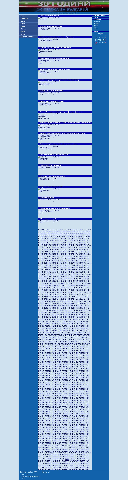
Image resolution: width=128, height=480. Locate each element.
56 (89, 231)
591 (50, 282)
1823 (87, 417)
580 (72, 280)
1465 (43, 375)
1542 (50, 384)
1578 (70, 388)
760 (39, 298)
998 (61, 319)
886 (69, 309)
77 (79, 233)
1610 (77, 391)
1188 (76, 341)
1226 (46, 346)
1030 (67, 323)
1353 (70, 361)
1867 (84, 422)
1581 (80, 388)
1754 (57, 409)
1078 (77, 328)
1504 (74, 379)
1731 (80, 406)
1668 (70, 399)
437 (47, 267)
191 (58, 244)
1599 (40, 391)
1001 (70, 319)
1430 (77, 370)
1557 (50, 386)
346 (61, 258)
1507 (84, 379)
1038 (43, 325)
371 (77, 260)
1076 (70, 328)
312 (74, 255)
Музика (23, 23)
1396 (63, 366)
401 (55, 264)
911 (85, 310)
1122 (68, 334)
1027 (57, 323)
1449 (40, 373)
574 (55, 280)
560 (69, 278)
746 (53, 296)
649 (50, 287)
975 (50, 318)
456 (47, 269)
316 (85, 255)
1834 (74, 418)
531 (42, 276)
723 (42, 294)
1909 (74, 427)
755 (77, 296)
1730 (77, 406)
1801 (63, 415)
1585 (43, 390)
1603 (53, 391)
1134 (56, 336)
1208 (90, 343)
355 (85, 258)
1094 (80, 330)
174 (63, 242)
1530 (60, 382)
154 (61, 240)
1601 (46, 391)
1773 (70, 411)
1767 (50, 411)
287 (58, 253)
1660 (43, 399)
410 (80, 264)
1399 (74, 366)
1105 (66, 332)
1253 (87, 348)
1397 (67, 366)
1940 (77, 431)
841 (50, 305)
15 (61, 229)
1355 (77, 361)
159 (74, 240)
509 (88, 273)
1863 (70, 422)
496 (53, 273)
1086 (53, 330)
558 (63, 278)
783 (50, 300)
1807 (84, 415)
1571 (46, 388)
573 (53, 280)
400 (53, 264)
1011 (53, 321)
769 (63, 298)
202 (88, 244)
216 (74, 246)
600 (74, 282)
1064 (80, 327)
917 (47, 312)
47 (71, 231)
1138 (69, 336)
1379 (57, 364)
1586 (46, 390)
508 (85, 273)
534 (50, 276)
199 (80, 244)
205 (45, 246)
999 (63, 319)
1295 (77, 354)
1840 (43, 420)
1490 (77, 377)
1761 (80, 409)
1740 (60, 408)
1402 (84, 366)
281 (42, 253)
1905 (60, 427)
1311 (80, 355)
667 (47, 289)
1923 (70, 429)
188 (50, 244)
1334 (57, 359)
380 (50, 262)
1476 (80, 375)
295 (80, 253)
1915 (43, 429)
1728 (70, 406)
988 (85, 318)
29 (89, 229)
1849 (74, 420)
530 (39, 276)
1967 (67, 435)
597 (66, 282)
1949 (57, 433)
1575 (60, 388)
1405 (43, 368)
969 (85, 316)
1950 (60, 433)
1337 (67, 359)
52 (81, 231)
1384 (74, 364)
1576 (63, 388)
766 (55, 298)
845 (61, 305)
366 (63, 260)
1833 (70, 418)
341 (47, 258)
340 (45, 258)
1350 (60, 361)
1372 (84, 363)
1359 (40, 363)
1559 (57, 386)
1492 (84, 377)
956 (50, 316)
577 (63, 280)
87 (47, 235)
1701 (80, 402)
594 (58, 282)
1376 (46, 364)
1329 (40, 359)
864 (61, 307)
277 (82, 251)
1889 (57, 426)
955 (47, 316)
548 (88, 276)
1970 (77, 435)
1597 (84, 390)
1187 (72, 341)
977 (55, 318)
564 (80, 278)
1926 (80, 429)
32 (41, 231)
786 (58, 300)
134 (58, 238)
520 (66, 274)
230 (58, 247)
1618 (53, 393)
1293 (70, 354)
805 (58, 301)
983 (72, 318)
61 (47, 233)
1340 (77, 359)
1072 (57, 328)
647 (45, 287)
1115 (46, 334)
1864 (74, 422)
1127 (85, 334)
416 (42, 265)
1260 (60, 350)
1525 (43, 382)
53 (83, 231)
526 (82, 274)
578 (66, 280)
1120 (62, 334)
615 (63, 283)
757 (82, 296)
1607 (67, 391)
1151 (59, 337)
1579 (74, 388)
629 (47, 285)
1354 (74, 361)
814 (82, 301)
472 (39, 271)
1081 (87, 328)
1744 (74, 408)
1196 (49, 343)
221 (88, 246)
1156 (76, 337)
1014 (63, 321)
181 (82, 242)
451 (85, 267)
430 (80, 265)
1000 (67, 319)
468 (80, 269)
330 (69, 256)
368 (69, 260)
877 (45, 309)
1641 (80, 395)
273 (72, 251)
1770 (60, 411)
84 (41, 235)
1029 (63, 323)
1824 (40, 418)
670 (55, 289)
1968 (70, 435)
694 (69, 291)
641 (80, 285)
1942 (84, 431)
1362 (50, 363)
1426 (63, 370)
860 (50, 307)
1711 (63, 404)
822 (50, 303)
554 (53, 278)
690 (58, 291)
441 (58, 267)
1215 (60, 345)
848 (69, 305)
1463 (87, 373)
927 (74, 312)
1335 (60, 359)
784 (53, 300)
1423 (53, 370)
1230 (60, 346)
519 (63, 274)
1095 (84, 330)
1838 (87, 418)
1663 (53, 399)
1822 (84, 417)
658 (74, 287)
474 (45, 271)
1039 (46, 325)
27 (85, 229)
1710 (60, 404)
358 (42, 260)
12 (55, 229)
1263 (70, 350)
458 (53, 269)
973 (45, 318)
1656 (80, 397)
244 (45, 249)
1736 (46, 408)
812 (77, 301)
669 (53, 289)
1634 (57, 395)
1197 (53, 343)
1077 (74, 328)
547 (85, 276)
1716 (80, 404)
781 (45, 300)
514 (50, 274)
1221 (80, 345)
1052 (40, 327)
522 (71, 274)
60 (45, 233)
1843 (53, 420)
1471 (63, 375)
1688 (87, 400)
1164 (49, 339)
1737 (50, 408)
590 (47, 282)
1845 (60, 420)
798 (39, 301)
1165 (53, 339)
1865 (77, 422)
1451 (46, 373)
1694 (57, 402)
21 (73, 229)
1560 (60, 386)
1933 (53, 431)
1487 (67, 377)
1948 (53, 433)
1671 (80, 399)
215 (71, 246)
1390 (43, 366)
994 (50, 319)
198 (77, 244)
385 (63, 262)
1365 (60, 363)
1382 (67, 364)
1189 (79, 341)
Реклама (23, 29)
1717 (84, 404)
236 (74, 247)
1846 (63, 420)
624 (88, 283)
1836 (80, 418)
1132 (49, 336)
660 (80, 287)
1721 (46, 406)
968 (82, 316)
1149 (53, 337)
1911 (80, 427)
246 (50, 249)
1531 (63, 382)
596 (63, 282)
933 (39, 314)
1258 (53, 350)
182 (85, 242)
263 (45, 251)
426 (69, 265)
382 (55, 262)
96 (65, 235)
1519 (74, 381)
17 (65, 229)
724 (45, 294)
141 (77, 238)
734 (72, 294)
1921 (63, 429)
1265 (77, 350)
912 (88, 310)
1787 (67, 413)
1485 (60, 377)
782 (47, 300)
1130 (43, 336)
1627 (84, 393)
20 (71, 229)
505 (77, 273)
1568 (87, 386)
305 (55, 255)
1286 (46, 354)
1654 (74, 397)
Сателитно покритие (27, 36)
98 (69, 235)
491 (39, 273)
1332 (50, 359)
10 (51, 229)
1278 (70, 352)
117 (65, 237)
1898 (87, 426)
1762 (84, 409)
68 (61, 233)
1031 (70, 323)
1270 (43, 352)
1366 (63, 363)
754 (74, 296)
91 (55, 235)
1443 (70, 372)
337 (88, 256)
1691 (46, 402)
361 (50, 260)
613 (58, 283)
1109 (79, 332)
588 (42, 282)
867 (69, 307)
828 (66, 303)
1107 (73, 332)
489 (85, 271)
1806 (80, 415)
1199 (59, 343)
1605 (60, 391)
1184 (63, 341)
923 (63, 312)
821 (47, 303)
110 (47, 237)
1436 (46, 372)
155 (63, 240)
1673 (87, 399)
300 (42, 255)
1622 (67, 393)
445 (69, 267)
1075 (67, 328)
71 (67, 233)
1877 (67, 424)
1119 (59, 334)
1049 (80, 325)
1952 (67, 433)
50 (77, 231)
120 (73, 237)
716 (77, 292)
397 (45, 264)
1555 (43, 386)
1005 (84, 319)
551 (45, 278)
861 (53, 307)
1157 (79, 337)
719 (85, 292)
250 (61, 249)
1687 (84, 400)
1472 (67, 375)
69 (63, 233)
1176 (89, 339)
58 (41, 233)
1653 (70, 397)
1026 (53, 323)
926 (72, 312)
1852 (84, 420)
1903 (53, 427)
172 (58, 242)
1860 (60, 422)
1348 (53, 361)
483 (69, 271)
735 (74, 294)
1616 (46, 393)
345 (58, 258)
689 (55, 291)
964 (72, 316)
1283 (87, 352)
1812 (50, 417)
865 (63, 307)
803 (53, 301)
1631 (46, 395)
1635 (60, 395)
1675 (43, 400)
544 (77, 276)
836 (88, 303)
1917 (50, 429)
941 (61, 314)
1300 (43, 355)
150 (50, 240)
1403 (87, 366)
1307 (67, 355)
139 (72, 238)
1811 (46, 417)
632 (55, 285)
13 (57, 229)
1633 (53, 395)
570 (45, 280)
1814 (56, 417)
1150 (56, 337)
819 (42, 303)
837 (39, 305)
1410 (60, 368)
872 (82, 307)
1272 (50, 352)
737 (80, 294)
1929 (40, 431)
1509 (40, 381)
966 (77, 316)
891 (82, 309)
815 (85, 301)
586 (88, 280)
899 (53, 310)
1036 (87, 323)
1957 (84, 433)
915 (42, 312)
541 (69, 276)
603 (82, 282)
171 (55, 242)
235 (72, 247)
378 (45, 262)
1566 (80, 386)
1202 (70, 343)
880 (53, 309)
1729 (74, 406)
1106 (70, 332)
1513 (53, 381)
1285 (43, 354)
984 (74, 318)
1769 (57, 411)
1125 (78, 334)
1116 (49, 334)
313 (77, 255)
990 (39, 319)
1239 (40, 348)
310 (69, 255)
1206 (83, 343)
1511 (46, 381)
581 (74, 280)
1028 (60, 323)
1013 (60, 321)
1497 (50, 379)
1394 (57, 366)
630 (50, 285)
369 (72, 260)
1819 (74, 417)
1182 (56, 341)
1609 (74, 391)
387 (69, 262)
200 (82, 244)
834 (82, 303)
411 (82, 264)
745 (50, 296)
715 (74, 292)
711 (63, 292)
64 (53, 233)
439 (53, 267)
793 (77, 300)
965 (74, 316)
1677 (50, 400)
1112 (89, 332)
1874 (57, 424)
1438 (53, 372)
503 (72, 273)
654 (63, 287)
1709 (57, 404)
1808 (87, 415)
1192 (89, 341)
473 (42, 271)
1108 (76, 332)
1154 (69, 337)
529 (90, 274)
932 (88, 312)
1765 (43, 411)
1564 (74, 386)
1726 (63, 406)
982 (69, 318)
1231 (63, 346)
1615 (43, 393)
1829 (57, 418)
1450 (43, 373)
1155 (72, 337)
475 (47, 271)
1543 (53, 384)
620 (77, 283)
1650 (60, 397)
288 (61, 253)
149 (47, 240)
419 (50, 265)
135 (61, 238)
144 (85, 238)
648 (47, 287)
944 (69, 314)
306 (58, 255)
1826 (46, 418)
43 (63, 231)
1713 (70, 404)
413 (88, 264)
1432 (84, 370)
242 (39, 249)
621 (80, 283)
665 (42, 289)
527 (85, 274)
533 (47, 276)
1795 (43, 415)
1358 (87, 361)
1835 (77, 418)
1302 (50, 355)
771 (69, 298)
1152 (63, 337)
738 (82, 294)
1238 (87, 346)
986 (80, 318)
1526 (46, 382)
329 (66, 256)
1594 (74, 390)
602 (80, 282)
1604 (57, 391)
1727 (67, 406)
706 (50, 292)
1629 (40, 395)
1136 (63, 336)
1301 (46, 355)
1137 (66, 336)
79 (83, 233)
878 (47, 309)
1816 (63, 417)
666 (45, 289)
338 (39, 258)
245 (47, 249)
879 (50, 309)
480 (61, 271)
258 (82, 249)
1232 (67, 346)
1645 (43, 397)
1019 (80, 321)
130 (47, 238)
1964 (57, 435)
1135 (59, 336)
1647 (50, 397)
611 (53, 283)
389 (74, 262)
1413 (70, 368)
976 (53, 318)
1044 (63, 325)
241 (88, 247)
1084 (46, 330)
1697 (67, 402)
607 (42, 283)
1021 (87, 321)
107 (39, 237)
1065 (84, 327)
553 (50, 278)
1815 (60, 417)
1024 (46, 323)
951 (88, 314)
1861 (63, 422)
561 (72, 278)
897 (47, 310)
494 (47, 273)
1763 (87, 409)
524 (77, 274)
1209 (40, 345)
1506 (80, 379)
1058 (60, 327)
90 (53, 235)
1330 (43, 359)
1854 (40, 422)
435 (42, 267)
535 (53, 276)
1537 (84, 382)
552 (47, 278)
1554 (40, 386)
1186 (69, 341)
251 (63, 249)
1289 (57, 354)
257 (80, 249)
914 (39, 312)
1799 (57, 415)
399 (50, 264)
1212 (50, 345)
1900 (43, 427)
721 (90, 292)
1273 (53, 352)
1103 (60, 332)
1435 (43, 372)
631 (53, 285)
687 (50, 291)
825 (58, 303)
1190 (82, 341)
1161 (40, 339)
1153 (66, 337)
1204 (76, 343)
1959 (40, 435)
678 (77, 289)
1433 (87, 370)
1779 (40, 413)
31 (39, 231)
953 (42, 316)
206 (47, 246)
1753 (53, 409)
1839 (40, 420)
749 (61, 296)
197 (74, 244)
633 (58, 285)
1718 (87, 404)
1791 (80, 413)
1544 (57, 384)
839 (45, 305)
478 (55, 271)
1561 (63, 386)
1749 (40, 409)
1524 (40, 382)
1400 (77, 366)
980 (63, 318)
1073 (60, 328)
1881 (80, 424)
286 (55, 253)
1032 (74, 323)
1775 (77, 411)
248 (55, 249)
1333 (53, 359)
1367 (67, 363)
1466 (46, 375)
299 (39, 255)
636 (66, 285)
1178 (43, 341)
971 (39, 318)
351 (74, 258)
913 (90, 310)
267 (55, 251)
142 (80, 238)
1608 (70, 391)
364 (58, 260)
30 (91, 229)
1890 (60, 426)
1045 (67, 325)
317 (88, 255)
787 (61, 300)
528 (88, 274)
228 (53, 247)
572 (50, 280)
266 (53, 251)
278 (85, 251)
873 (85, 307)
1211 (46, 345)
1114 (43, 334)
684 (42, 291)
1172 (76, 339)
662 (85, 287)
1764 (40, 411)
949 (82, 314)
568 (39, 280)
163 (85, 240)
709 (58, 292)
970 (88, 316)
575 (58, 280)
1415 (77, 368)
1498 (53, 379)
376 (39, 262)
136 (63, 238)
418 (47, 265)
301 (45, 255)
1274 (57, 352)
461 (61, 269)
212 (63, 246)
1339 (74, 359)
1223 (87, 345)
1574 (57, 388)
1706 (46, 404)
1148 (49, 337)
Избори (23, 31)
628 (45, 285)
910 (82, 310)
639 (74, 285)
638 (72, 285)
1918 (53, 429)
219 (82, 246)
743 (45, 296)
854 (85, 305)
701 (88, 291)
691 (61, 291)
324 (53, 256)
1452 (50, 373)
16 (63, 229)
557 (61, 278)
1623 (70, 393)
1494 (40, 379)
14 (59, 229)
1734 (40, 408)
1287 (50, 354)
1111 (86, 332)
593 (55, 282)
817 (90, 301)
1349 (57, 361)
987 (82, 318)
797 (88, 300)
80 (85, 233)
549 (39, 278)
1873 (53, 424)
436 (45, 267)
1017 (74, 321)
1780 (43, 413)
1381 (63, 364)
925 (69, 312)
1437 (50, 372)
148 (45, 240)
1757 (67, 409)
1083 (43, 330)
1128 (88, 334)
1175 (86, 339)
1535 (77, 382)
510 (39, 274)
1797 (50, 415)
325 (55, 256)
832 (77, 303)
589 (45, 282)
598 (69, 282)
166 (42, 242)
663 (88, 287)
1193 (40, 343)
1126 (82, 334)
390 (77, 262)
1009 (46, 321)
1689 (40, 402)
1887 (50, 426)
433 (88, 265)
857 (42, 307)
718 (82, 292)
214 (69, 246)
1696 (63, 402)
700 (85, 291)
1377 (50, 364)
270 (63, 251)
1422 (50, 370)
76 (77, 233)
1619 (57, 393)
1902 (50, 427)
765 (53, 298)
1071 (53, 328)
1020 (84, 321)
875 (39, 309)
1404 (40, 368)
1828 (53, 418)
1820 (77, 417)
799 (42, 301)
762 (45, 298)
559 (66, 278)
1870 (43, 424)
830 (72, 303)
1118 (55, 334)
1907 (67, 427)
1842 (50, 420)
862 (55, 307)
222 (90, 246)
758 (85, 296)
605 (88, 282)
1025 (50, 323)
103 (81, 235)
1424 (57, 370)
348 (66, 258)
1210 (43, 345)
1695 (60, 402)
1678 (53, 400)
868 (72, 307)
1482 (50, 377)
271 (66, 251)
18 (67, 229)
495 (50, 273)
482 (66, 271)
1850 (77, 420)
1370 (77, 363)
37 (51, 231)
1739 (57, 408)
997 (58, 319)
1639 (74, 395)
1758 (70, 409)
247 (53, 249)
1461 (80, 373)
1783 (53, 413)
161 (80, 240)
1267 (84, 350)
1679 (57, 400)
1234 (74, 346)
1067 (40, 328)
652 (58, 287)
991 (42, 319)
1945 (43, 433)
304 (53, 255)
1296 (80, 354)
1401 (80, 366)
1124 (75, 334)
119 (71, 237)
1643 (87, 395)
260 (88, 249)
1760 (77, 409)
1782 (50, 413)
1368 (70, 363)
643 (85, 285)
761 (42, 298)
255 (74, 249)
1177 (40, 341)
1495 (43, 379)
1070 (50, 328)
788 (63, 300)
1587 (50, 390)
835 (85, 303)
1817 (67, 417)
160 (77, 240)
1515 (60, 381)
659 (77, 287)
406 (69, 264)
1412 (67, 368)
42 (61, 231)
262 (42, 251)
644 (88, 285)
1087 (57, 330)
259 (85, 249)
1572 (50, 388)
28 (87, 229)
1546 (63, 384)
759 (88, 296)
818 (39, 303)
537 (58, 276)
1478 (87, 375)
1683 (70, 400)
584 (82, 280)
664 (39, 289)
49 (75, 231)
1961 (46, 435)
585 (85, 280)
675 (69, 289)
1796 (46, 415)
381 (53, 262)
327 (61, 256)
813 (80, 301)
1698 (70, 402)
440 (55, 267)
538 (61, 276)
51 (79, 231)
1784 (57, 413)
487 (80, 271)
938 (53, 314)
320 (42, 256)
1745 (77, 408)
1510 (43, 381)
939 (55, 314)
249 (58, 249)
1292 (67, 354)
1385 (77, 364)
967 (80, 316)
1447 (84, 372)
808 (66, 301)
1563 (70, 386)
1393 (53, 366)
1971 (80, 435)
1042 (57, 325)
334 (80, 256)
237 (77, 247)
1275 (60, 352)
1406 (46, 368)
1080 (84, 328)
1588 (53, 390)
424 (63, 265)
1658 (87, 397)
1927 (84, 429)
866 (66, 307)
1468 (53, 375)
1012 (56, 321)
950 (85, 314)
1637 (67, 395)
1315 (43, 357)
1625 (77, 393)
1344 (40, 361)
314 (80, 255)
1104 (63, 332)
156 (66, 240)
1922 (67, 429)
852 (80, 305)
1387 (84, 364)
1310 (77, 355)
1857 (50, 422)
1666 (63, 399)
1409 (57, 368)
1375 (43, 364)
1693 (53, 402)
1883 (87, 424)
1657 (84, 397)
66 (57, 233)
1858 (53, 422)
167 (45, 242)
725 (47, 294)
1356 (80, 361)
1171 (72, 339)
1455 (60, 373)
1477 (84, 375)
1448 (87, 372)
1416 (80, 368)
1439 (57, 372)
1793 (87, 413)
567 (88, 278)
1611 (80, 391)
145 (88, 238)
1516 (63, 381)
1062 (74, 327)
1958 (87, 433)
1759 (74, 409)
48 (73, 231)
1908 (70, 427)
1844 (57, 420)
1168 (63, 339)
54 (85, 231)
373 (82, 260)
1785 (60, 413)
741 (39, 296)
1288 (53, 354)
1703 (87, 402)
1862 (67, 422)
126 (89, 237)
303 (50, 255)
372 (80, 260)
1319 (57, 357)
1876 (63, 424)
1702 (84, 402)
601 (77, 282)
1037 (40, 325)
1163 (46, 339)
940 (58, 314)
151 (53, 240)
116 (63, 237)
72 (69, 233)
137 (66, 238)
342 (50, 258)
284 (50, 253)
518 (61, 274)
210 (58, 246)
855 (88, 305)
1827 (50, 418)
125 (87, 237)
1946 (46, 433)
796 (85, 300)
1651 (63, 397)
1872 (50, 424)
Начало (23, 16)
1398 (70, 366)
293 (74, 253)
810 (72, 301)
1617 (50, 393)
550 (42, 278)
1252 (84, 348)
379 (47, 262)
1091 (70, 330)
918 (50, 312)
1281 (80, 352)
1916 (46, 429)
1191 (86, 341)
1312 (84, 355)
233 (66, 247)
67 (59, 233)
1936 (63, 431)
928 (77, 312)
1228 (53, 346)
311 (72, 255)
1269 (40, 352)
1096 (87, 330)
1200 (63, 343)
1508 (87, 379)
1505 (77, 379)
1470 (60, 375)
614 (61, 283)
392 (82, 262)
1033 (77, 323)
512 (45, 274)
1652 (67, 397)
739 (85, 294)
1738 (53, 408)
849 (72, 305)
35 (47, 231)
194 (66, 244)
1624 (74, 393)
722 (39, 294)
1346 (46, 361)
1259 (57, 350)
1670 (77, 399)
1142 (82, 336)
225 (45, 247)
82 (89, 233)
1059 (63, 327)
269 (61, 251)
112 (52, 237)
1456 (63, 373)
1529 (57, 382)
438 (50, 267)
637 (69, 285)
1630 (43, 395)
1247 (67, 348)
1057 (57, 327)
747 (55, 296)
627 (42, 285)
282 (45, 253)
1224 (40, 346)
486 (77, 271)
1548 (70, 384)
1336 (63, 359)
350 (72, 258)
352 (77, 258)
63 (51, 233)
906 (72, 310)
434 (39, 267)
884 (63, 309)
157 (69, 240)
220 (85, 246)
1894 (74, 426)
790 (69, 300)
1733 (87, 406)
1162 (43, 339)
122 (79, 237)
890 (80, 309)
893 (88, 309)
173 (61, 242)
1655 (77, 397)
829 (69, 303)
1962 (50, 435)
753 (72, 296)
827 (63, 303)
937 (50, 314)
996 (55, 319)
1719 (40, 406)
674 (66, 289)
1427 (67, 370)
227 (50, 247)
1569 (40, 388)
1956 (80, 433)
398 (47, 264)
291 (69, 253)
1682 (67, 400)
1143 (86, 336)
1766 (46, 411)
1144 (89, 336)
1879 (74, 424)
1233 (70, 346)
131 (50, 238)
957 (53, 316)
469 (82, 269)
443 (63, 267)
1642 (84, 395)
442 (61, 267)
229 (55, 247)
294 (77, 253)
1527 (50, 382)
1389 (40, 366)
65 (55, 233)
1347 (50, 361)
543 (74, 276)
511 (42, 274)
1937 (67, 431)
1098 (43, 332)
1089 (63, 330)
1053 (43, 327)
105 (87, 235)
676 (72, 289)
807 (63, 301)
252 (66, 249)
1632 (50, 395)
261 (39, 251)
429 (77, 265)
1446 (80, 372)
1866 (80, 422)
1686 (80, 400)
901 (58, 310)
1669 (74, 399)
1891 (63, 426)
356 (88, 258)
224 (42, 247)
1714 (74, 404)
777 (85, 298)
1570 (43, 388)
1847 (67, 420)
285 (53, 253)
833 (80, 303)
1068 (43, 328)
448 (77, 267)
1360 (43, 363)
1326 (80, 357)
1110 (83, 332)
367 (66, 260)
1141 (79, 336)
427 (72, 265)
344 (55, 258)
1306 (63, 355)
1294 (74, 354)
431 (82, 265)
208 (53, 246)
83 (39, 235)
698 (80, 291)
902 (61, 310)
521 (69, 274)
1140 (76, 336)
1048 (77, 325)
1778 (87, 411)
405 (66, 264)
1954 (74, 433)
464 (69, 269)
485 (74, 271)
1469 (57, 375)
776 (82, 298)
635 (63, 285)
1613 (87, 391)
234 (69, 247)
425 (66, 265)
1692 (50, 402)
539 (63, 276)
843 (55, 305)
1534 (74, 382)
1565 (77, 386)
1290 (60, 354)
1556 (46, 386)
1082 (40, 330)
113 (55, 237)
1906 (63, 427)
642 (82, 285)
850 (74, 305)
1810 (43, 417)
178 (74, 242)
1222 (84, 345)
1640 (77, 395)
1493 (87, 377)
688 (53, 291)
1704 (40, 404)
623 (85, 283)
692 (63, 291)
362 (53, 260)
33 (43, 231)
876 (42, 309)
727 (53, 294)
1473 (70, 375)
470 (85, 269)
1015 (67, 321)
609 (47, 283)
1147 (46, 337)
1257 (50, 350)
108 (42, 237)
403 (61, 264)
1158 (82, 337)
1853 (87, 420)
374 (85, 260)
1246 (63, 348)
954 (45, 316)
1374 (40, 364)
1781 (46, 413)
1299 (40, 355)
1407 (50, 368)
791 (72, 300)
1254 (40, 350)
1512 (50, 381)
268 (58, 251)
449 (80, 267)
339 (42, 258)
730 (61, 294)
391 (80, 262)
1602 (50, 391)
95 (63, 235)
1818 (70, 417)
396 (42, 264)
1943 (87, 431)
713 (69, 292)
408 (74, 264)
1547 (67, 384)
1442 (67, 372)
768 (61, 298)
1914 (40, 429)
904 (66, 310)
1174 (82, 339)
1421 (46, 370)
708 (55, 292)
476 (50, 271)
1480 (43, 377)
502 (69, 273)
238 (80, 247)
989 (88, 318)
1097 (40, 332)
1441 (63, 372)
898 (50, 310)
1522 (84, 381)
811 (74, 301)
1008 (43, 321)
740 (88, 294)
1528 (53, 382)
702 (39, 292)
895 (42, 310)
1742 (67, 408)
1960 (43, 435)
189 (53, 244)
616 (66, 283)
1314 (40, 357)
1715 (77, 404)
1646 (46, 397)
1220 (77, 345)
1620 (60, 393)
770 (66, 298)
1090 (67, 330)
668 (50, 289)
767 (58, 298)
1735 (43, 408)
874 (88, 307)
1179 (46, 341)
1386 (80, 364)
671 (58, 289)
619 (74, 283)
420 (53, 265)
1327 (84, 357)
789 (66, 300)
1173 (79, 339)
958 (55, 316)
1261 (63, 350)
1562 (67, 386)
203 (39, 246)
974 (47, 318)
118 (68, 237)
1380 (60, 364)
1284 (40, 354)
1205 (80, 343)
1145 (40, 337)
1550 (77, 384)
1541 (46, 384)
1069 (46, 328)
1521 (80, 381)
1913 (87, 427)
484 (72, 271)
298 (88, 253)
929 (80, 312)
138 (69, 238)
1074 (63, 328)
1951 (63, 433)
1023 (43, 323)
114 (58, 237)
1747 (84, 408)
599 (72, 282)
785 (55, 300)
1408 (53, 368)
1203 (73, 343)
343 (53, 258)
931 (85, 312)
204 (42, 246)
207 (50, 246)
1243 (53, 348)
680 (82, 289)
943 (66, 314)
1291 (63, 354)
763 (47, 298)
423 (61, 265)
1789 (74, 413)
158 (72, 240)
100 (73, 235)
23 (77, 229)
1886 (46, 426)
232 (63, 247)
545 (80, 276)
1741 (63, 408)
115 (60, 237)
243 (42, 249)
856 (39, 307)
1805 (77, 415)
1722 (50, 406)
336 (85, 256)
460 (58, 269)
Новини (23, 26)
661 (82, 287)
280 (39, 253)
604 (85, 282)
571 (47, 280)
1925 (77, 429)
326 (58, 256)
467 (77, 269)
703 (42, 292)
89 (51, 235)
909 (80, 310)
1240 (43, 348)
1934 (57, 431)
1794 (40, 415)
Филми (23, 21)
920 (55, 312)
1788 (70, 413)
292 (72, 253)
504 (74, 273)
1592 (67, 390)
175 (66, 242)
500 (63, 273)
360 (47, 260)
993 (47, 319)
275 (77, 251)
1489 (74, 377)
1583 (87, 388)
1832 (67, 418)
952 (39, 316)
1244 (57, 348)
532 (45, 276)
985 (77, 318)
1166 (56, 339)
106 (89, 235)
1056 (53, 327)
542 (72, 276)
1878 (70, 424)
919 (53, 312)
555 (55, 278)
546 (82, 276)
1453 (53, 373)
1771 (63, 411)
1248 (70, 348)
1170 (69, 339)
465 (72, 269)
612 (55, 283)
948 (80, 314)
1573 (53, 388)
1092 (74, 330)
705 (47, 292)
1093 (77, 330)
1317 (50, 357)
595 (61, 282)
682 (88, 289)
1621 (63, 393)
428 (74, 265)
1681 (63, 400)
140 (74, 238)
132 (53, 238)
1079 (80, 328)
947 (77, 314)
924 (66, 312)
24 (79, 229)
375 (88, 260)
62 (49, 233)
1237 (84, 346)
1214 (56, 345)
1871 (46, 424)
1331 (46, 359)
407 (72, 264)
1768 (53, 411)
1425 (60, 370)
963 (69, 316)
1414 (74, 368)
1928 (87, 429)
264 (47, 251)
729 (58, 294)
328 (63, 256)
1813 (53, 417)
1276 (63, 352)
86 (45, 235)
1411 (63, 368)
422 (58, 265)
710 (61, 292)
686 (47, 291)
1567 (84, 386)
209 (55, 246)
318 (90, 255)
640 (77, 285)
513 (47, 274)
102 (79, 235)
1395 (60, 366)
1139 (72, 336)
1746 (80, 408)
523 (74, 274)
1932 (50, 431)
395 (39, 264)
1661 (46, 399)
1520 (77, 381)
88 (49, 235)
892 (85, 309)
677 (74, 289)
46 (69, 231)
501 (66, 273)
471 (88, 269)
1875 (60, 424)
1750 (43, 409)
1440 (60, 372)
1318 (53, 357)
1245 (60, 348)
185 (42, 244)
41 (59, 231)
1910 (77, 427)
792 (74, 300)
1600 (43, 391)
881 (55, 309)
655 (66, 287)
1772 (67, 411)
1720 (43, 406)
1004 (80, 319)
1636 (63, 395)
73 (71, 233)
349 (69, 258)
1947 (50, 433)
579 (69, 280)
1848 (70, 420)
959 (58, 316)
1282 (84, 352)
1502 (67, 379)
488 (82, 271)
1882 (84, 424)
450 (82, 267)
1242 (50, 348)
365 (61, 260)
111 (50, 237)
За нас (23, 34)
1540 (43, 384)
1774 (74, 411)
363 (55, 260)
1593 (70, 390)
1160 (89, 337)
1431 (80, 370)
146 (39, 240)
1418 (87, 368)
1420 (43, 370)
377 (42, 262)
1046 (70, 325)
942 (63, 314)
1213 (53, 345)
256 (77, 249)
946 (74, 314)
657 (72, 287)
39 (55, 231)
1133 (53, 336)
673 (63, 289)
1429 (74, 370)
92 (57, 235)
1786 (63, 413)
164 (88, 240)
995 (53, 319)
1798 (53, 415)
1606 (63, 391)
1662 (50, 399)
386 (66, 262)
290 (66, 253)
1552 (84, 384)
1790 (77, 413)
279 (88, 251)
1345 (43, 361)
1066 (87, 327)
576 (61, 280)
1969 (74, 435)
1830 (60, 418)
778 (88, 298)
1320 (60, 357)
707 (53, 292)
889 (77, 309)
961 (63, 316)
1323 (70, 357)
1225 (43, 346)
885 (66, 309)
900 (55, 310)
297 (85, 253)
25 (81, 229)
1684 (74, 400)
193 (63, 244)
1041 (53, 325)
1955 (77, 433)
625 (90, 283)
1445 (77, 372)
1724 (57, 406)
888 (74, 309)
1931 (46, 431)
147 (42, 240)
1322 (67, 357)
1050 (84, 325)
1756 (63, 409)
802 (50, 301)
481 (63, 271)
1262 (67, 350)
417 (45, 265)
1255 (43, 350)
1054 (46, 327)
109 (45, 237)
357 (39, 260)
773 (74, 298)
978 (58, 318)
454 (42, 269)
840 (47, 305)
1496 (46, 379)
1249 (74, 348)
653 (61, 287)
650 (53, 287)
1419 (40, 370)
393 (85, 262)
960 (61, 316)
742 (42, 296)
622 (82, 283)
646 (42, 287)
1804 (74, 415)
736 (77, 294)
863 (58, 307)
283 (47, 253)
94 (61, 235)
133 (55, 238)
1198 (56, 343)
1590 (60, 390)
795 (82, 300)
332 (74, 256)
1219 (74, 345)
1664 (57, 399)
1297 (84, 354)
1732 (84, 406)
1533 (70, 382)
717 (80, 292)
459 (55, 269)
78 (81, 233)
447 (74, 267)
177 (72, 242)
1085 (50, 330)
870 (77, 307)
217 (77, 246)
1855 (43, 422)
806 (61, 301)
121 (76, 237)
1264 (74, 350)
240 (85, 247)
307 (61, 255)
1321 (63, 357)
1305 (60, 355)
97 (67, 235)
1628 (87, 393)
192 (61, 244)
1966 (63, 435)
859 (47, 307)
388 (72, 262)
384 (61, 262)
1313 (87, 355)
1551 (80, 384)
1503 (70, 379)
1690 (43, 402)
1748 (87, 408)
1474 (74, 375)
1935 (60, 431)
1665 (60, 399)
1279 (74, 352)
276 (80, 251)
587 (39, 282)
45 (67, 231)
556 (58, 278)
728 (55, 294)
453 (39, 269)
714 (71, 292)
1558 (53, 386)
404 (63, 264)
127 (39, 238)
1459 (74, 373)
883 (61, 309)
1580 (77, 388)
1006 (87, 319)
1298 (87, 354)
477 (53, 271)
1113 (39, 334)
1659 (40, 399)
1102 (56, 332)
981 (66, 318)
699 (82, 291)
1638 (70, 395)
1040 (50, 325)
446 (72, 267)
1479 (40, 377)
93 (59, 235)
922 (61, 312)
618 (71, 283)
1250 (77, 348)
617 (69, 283)
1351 (63, 361)
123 (81, 237)
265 (50, 251)
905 (69, 310)
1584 (40, 390)
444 (66, 267)
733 (69, 294)
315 (82, 255)
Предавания (24, 18)
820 (45, 303)
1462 (84, 373)
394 (88, 262)
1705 (43, 404)
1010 (50, 321)
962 (66, 316)
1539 (40, 384)
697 (77, 291)
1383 (70, 364)
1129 (40, 336)
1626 (80, 393)
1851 (80, 420)
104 (84, 235)
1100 (50, 332)
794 (80, 300)
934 (42, 314)
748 (58, 296)
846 (63, 305)
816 (88, 301)
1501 (63, 379)
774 (77, 298)
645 (39, 287)
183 (88, 242)
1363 (53, 363)
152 (55, 240)
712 (66, 292)
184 (39, 244)
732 (66, 294)
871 (80, 307)
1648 (53, 397)
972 (42, 318)
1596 (80, 390)
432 (85, 265)
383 (58, 262)
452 (88, 267)
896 (45, 310)
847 (66, 305)
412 (85, 264)
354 (82, 258)
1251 (80, 348)
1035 (84, 323)
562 (74, 278)
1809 (40, 417)
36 (49, 231)
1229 (57, 346)
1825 (43, 418)
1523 (87, 381)
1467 (50, 375)
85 (43, 235)
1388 (87, 364)
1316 (46, 357)
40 (57, 231)
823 (53, 303)
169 (50, 242)
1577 (67, 388)
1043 (60, 325)
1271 (46, 352)
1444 (74, 372)
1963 (53, 435)
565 (82, 278)
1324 (74, 357)
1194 (43, 343)
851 (77, 305)
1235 (77, 346)
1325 (77, 357)
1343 (87, 359)
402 (58, 264)
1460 (77, 373)
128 (42, 238)
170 (53, 242)
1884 (40, 426)
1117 (52, 334)
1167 (59, 339)
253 (69, 249)
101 (76, 235)
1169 (66, 339)
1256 (46, 350)
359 (45, 260)
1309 (74, 355)
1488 (70, 377)
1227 (50, 346)
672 (61, 289)
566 (85, 278)
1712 (67, 404)
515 (53, 274)
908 (77, 310)
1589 (57, 390)
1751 (46, 409)
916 (45, 312)
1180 (49, 341)
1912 (84, 427)
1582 (84, 388)
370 (74, 260)
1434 (40, 372)
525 (80, 274)
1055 (50, 327)
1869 (40, 424)
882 (58, 309)
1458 (70, 373)
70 (65, 233)
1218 (70, 345)
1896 (80, 426)
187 (47, 244)
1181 (53, 341)
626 (39, 285)
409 (77, 264)
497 (55, 273)
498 (58, 273)
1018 (77, 321)
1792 (84, 413)
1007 (40, 321)
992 (45, 319)
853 (82, 305)
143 (82, 238)
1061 (70, 327)
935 (45, 314)
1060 (67, 327)
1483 (53, 377)
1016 (70, 321)
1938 (70, 431)
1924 (74, 429)
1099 (46, 332)
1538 (87, 382)
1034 (80, 323)
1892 (67, 426)
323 (50, 256)
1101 (53, 332)
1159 (86, 337)
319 (39, 256)
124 (84, 237)
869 (74, 307)
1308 (70, 355)
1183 (59, 341)
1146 (43, 337)
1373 (87, 363)
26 (83, 229)
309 (66, 255)
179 (77, 242)
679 (80, 289)
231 (61, 247)
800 (45, 301)
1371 (80, 363)
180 (80, 242)
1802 (67, 415)
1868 (87, 422)
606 (39, 283)
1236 (80, 346)
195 (69, 244)
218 (80, 246)
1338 (70, 359)
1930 (43, 431)
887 (72, 309)
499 (61, 273)
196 (72, 244)
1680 (60, 400)
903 (63, 310)
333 (77, 256)
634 (61, 285)
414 (90, 264)
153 (58, 240)
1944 (40, 433)
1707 (50, 404)
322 (47, 256)
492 (42, 273)
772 (72, 298)
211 (61, 246)
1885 (43, 426)
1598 (87, 390)
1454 (57, 373)
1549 (74, 384)
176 (69, 242)
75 (75, 233)
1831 (63, 418)
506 (80, 273)
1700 (77, 402)
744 (47, 296)
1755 (60, 409)
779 (39, 300)
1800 (60, 415)
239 (82, 247)
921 (58, 312)
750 (63, 296)
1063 (77, 327)
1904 (57, 427)
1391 (46, 366)
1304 (57, 355)
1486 (63, 377)
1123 (72, 334)
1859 (57, 422)
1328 (87, 357)
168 (47, 242)
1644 (40, 397)
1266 (80, 350)
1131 (46, 336)
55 (87, 231)
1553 (87, 384)
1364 (57, 363)
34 (45, 231)
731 (63, 294)
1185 (66, 341)
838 (42, 305)
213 (66, 246)
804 (55, 301)
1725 (60, 406)
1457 (67, 373)
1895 (77, 426)
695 (72, 291)
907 (74, 310)
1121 (65, 334)
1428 (70, 370)
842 (53, 305)
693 (66, 291)
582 (77, 280)
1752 (50, 409)
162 (82, 240)
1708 (53, 404)
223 (39, 247)
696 (74, 291)
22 (75, 229)
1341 (80, 359)
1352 (67, 361)
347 (63, 258)
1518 (70, 381)
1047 (74, 325)
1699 (74, 402)
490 (88, 271)
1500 (60, 379)
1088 (60, 330)
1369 (74, 363)
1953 (70, 433)
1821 (80, 417)
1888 (53, 426)
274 (74, 251)
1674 (40, 400)
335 (82, 256)
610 (50, 283)
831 (74, 303)
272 (69, 251)
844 (58, 305)
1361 (46, 363)
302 (47, 255)
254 (72, 249)
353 (80, 258)
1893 (70, 426)
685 (45, 291)
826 (61, 303)
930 (82, 312)
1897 (84, 426)
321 (45, 256)
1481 (46, 377)
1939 (74, 431)
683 (39, 291)
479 (58, 271)
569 (42, 280)
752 (69, 296)
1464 (40, 375)
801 (47, 301)
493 (45, 273)
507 (82, 273)
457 (50, 269)
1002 (73, 319)
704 (45, 292)
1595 (77, 390)
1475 (77, 375)
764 (50, 298)
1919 (57, 429)
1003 (77, 319)
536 (55, 276)
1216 (63, 345)
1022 (40, 323)
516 (55, 274)
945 (72, 314)
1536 (80, 382)
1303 (53, 355)
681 (85, 289)
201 (85, 244)
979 (61, 318)
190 (55, 244)
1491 (80, 377)
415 (39, 265)
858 (45, 307)
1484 (57, 377)
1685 (77, 400)
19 (69, 229)
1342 (84, 359)
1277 (67, 352)
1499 (57, 379)
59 (43, 233)
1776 (80, 411)
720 (88, 292)
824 (55, 303)
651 (55, 287)
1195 (46, 343)
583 (80, 280)
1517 (67, 381)
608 (45, 283)
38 (53, 231)
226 (47, 247)
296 (82, 253)
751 (66, 296)
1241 (46, 348)
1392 (50, 366)
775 (80, 298)
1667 (67, 399)
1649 (57, 397)
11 (53, 229)
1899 (40, 427)
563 (77, 278)
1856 (46, 422)
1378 (53, 364)
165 (39, 242)
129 (45, 238)
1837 (84, 418)
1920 (60, 429)
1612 (84, 391)
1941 (80, 431)
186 (45, 244)
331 (72, 256)
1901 (46, 427)
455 (45, 269)
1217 (67, 345)
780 (42, 300)
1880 (77, 424)
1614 (40, 393)
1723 (53, 406)
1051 (87, 325)
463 (66, 269)
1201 (66, 343)
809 (69, 301)
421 (55, 265)
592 (53, 282)
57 (39, 233)
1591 (63, 390)
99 (71, 235)
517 (58, 274)
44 (65, 231)
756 (80, 296)
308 (63, 255)
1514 (56, 381)
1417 (84, 368)
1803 (70, 415)
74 (73, 233)
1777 (84, 411)
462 (63, 269)
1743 (70, 408)
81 (87, 233)
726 (50, 294)
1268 (87, 350)
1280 (77, 352)
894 (39, 310)
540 (66, 276)
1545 (60, 384)
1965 (60, 435)
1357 (84, 361)
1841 (46, 420)
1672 (84, 399)
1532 (67, 382)
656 (69, 287)
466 (74, 269)
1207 (86, 343)
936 (47, 314)
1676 (46, 400)
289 (63, 253)
